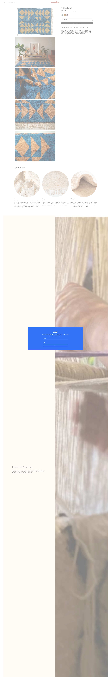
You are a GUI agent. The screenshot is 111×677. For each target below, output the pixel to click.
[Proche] (81, 329)
